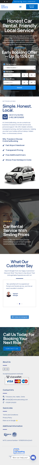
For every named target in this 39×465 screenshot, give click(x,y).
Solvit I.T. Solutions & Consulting (23, 457)
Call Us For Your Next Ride (16, 115)
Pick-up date (9, 71)
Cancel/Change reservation (11, 91)
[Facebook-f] (4, 1)
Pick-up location (10, 64)
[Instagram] (7, 1)
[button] (20, 6)
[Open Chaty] (33, 457)
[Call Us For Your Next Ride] (5, 116)
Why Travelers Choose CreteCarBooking (12, 140)
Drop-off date (9, 79)
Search (19, 88)
